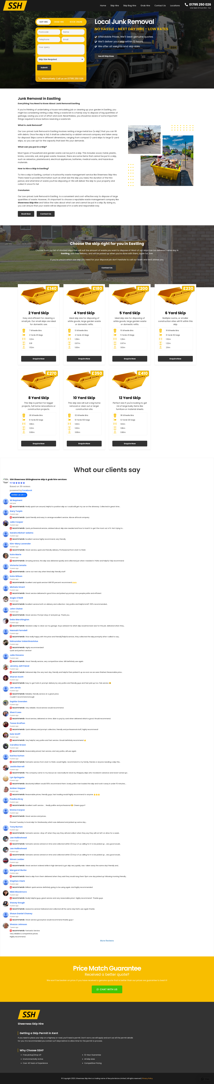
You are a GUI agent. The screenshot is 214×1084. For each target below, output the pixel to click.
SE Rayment (16, 500)
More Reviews (107, 940)
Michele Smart (17, 587)
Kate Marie (15, 554)
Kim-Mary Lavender (20, 543)
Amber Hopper (17, 788)
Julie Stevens (17, 655)
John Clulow (16, 608)
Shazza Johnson (18, 924)
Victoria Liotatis (18, 565)
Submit (44, 67)
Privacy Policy (147, 1078)
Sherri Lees (15, 712)
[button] (181, 5)
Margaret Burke (18, 870)
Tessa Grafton (17, 723)
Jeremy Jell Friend (19, 666)
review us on (17, 494)
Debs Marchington (19, 619)
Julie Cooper (16, 522)
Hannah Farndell (18, 630)
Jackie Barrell (17, 766)
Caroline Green (18, 744)
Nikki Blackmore (18, 891)
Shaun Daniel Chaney (21, 913)
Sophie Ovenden (18, 701)
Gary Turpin (16, 511)
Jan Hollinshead (18, 837)
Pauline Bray (16, 799)
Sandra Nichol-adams (21, 532)
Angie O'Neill (16, 597)
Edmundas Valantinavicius (24, 641)
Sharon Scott (16, 676)
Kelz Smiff (15, 734)
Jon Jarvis (15, 687)
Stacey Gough (17, 902)
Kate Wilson (16, 576)
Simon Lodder (17, 859)
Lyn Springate (17, 777)
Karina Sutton (17, 755)
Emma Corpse (17, 809)
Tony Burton (16, 826)
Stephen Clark (17, 881)
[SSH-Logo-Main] (15, 6)
